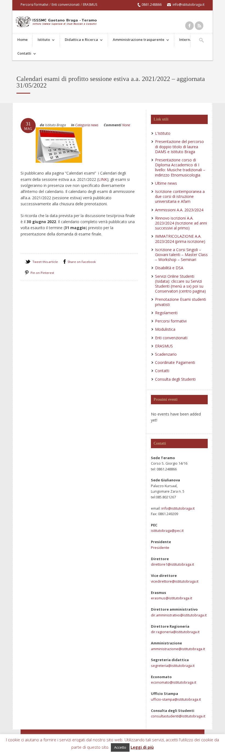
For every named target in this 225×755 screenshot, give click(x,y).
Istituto (41, 40)
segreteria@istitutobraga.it (173, 665)
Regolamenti (166, 312)
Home (22, 39)
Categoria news (87, 124)
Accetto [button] (120, 747)
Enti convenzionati (66, 4)
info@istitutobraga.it (178, 508)
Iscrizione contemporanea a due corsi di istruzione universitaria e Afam (180, 196)
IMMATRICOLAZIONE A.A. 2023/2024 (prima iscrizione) (180, 239)
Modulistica (165, 329)
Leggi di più (142, 747)
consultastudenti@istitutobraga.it (178, 716)
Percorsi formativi (34, 4)
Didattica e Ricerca (79, 40)
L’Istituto (162, 133)
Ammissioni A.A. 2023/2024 (179, 209)
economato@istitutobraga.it (173, 682)
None (126, 124)
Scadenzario (166, 354)
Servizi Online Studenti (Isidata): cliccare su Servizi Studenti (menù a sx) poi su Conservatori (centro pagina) (180, 284)
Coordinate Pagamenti (175, 362)
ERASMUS (90, 4)
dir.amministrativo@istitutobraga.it (179, 615)
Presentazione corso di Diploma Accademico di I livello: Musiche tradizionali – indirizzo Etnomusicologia (180, 167)
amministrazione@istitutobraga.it (178, 648)
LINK (102, 179)
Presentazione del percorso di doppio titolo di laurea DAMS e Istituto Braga (179, 146)
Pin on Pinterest (42, 273)
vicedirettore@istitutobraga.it (174, 581)
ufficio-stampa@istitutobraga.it (176, 699)
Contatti (21, 54)
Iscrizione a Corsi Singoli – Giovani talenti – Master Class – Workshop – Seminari (181, 254)
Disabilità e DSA (169, 267)
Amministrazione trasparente (136, 40)
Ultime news (166, 183)
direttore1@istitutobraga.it (172, 564)
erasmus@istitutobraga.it (171, 598)
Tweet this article (45, 262)
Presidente (160, 547)
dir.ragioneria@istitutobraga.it (175, 631)
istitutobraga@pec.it (167, 530)
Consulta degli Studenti (175, 379)
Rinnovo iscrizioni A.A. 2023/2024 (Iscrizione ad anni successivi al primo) (181, 223)
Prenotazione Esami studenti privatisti (180, 302)
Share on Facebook (82, 262)
